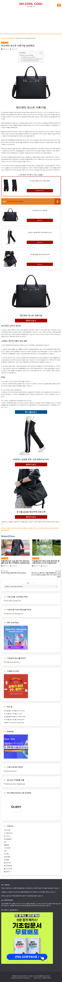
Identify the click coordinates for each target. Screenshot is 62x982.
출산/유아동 (7, 862)
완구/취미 (6, 854)
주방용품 (6, 859)
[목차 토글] (40, 53)
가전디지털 (7, 830)
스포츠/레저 (7, 848)
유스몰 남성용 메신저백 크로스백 (30, 60)
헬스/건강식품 (8, 868)
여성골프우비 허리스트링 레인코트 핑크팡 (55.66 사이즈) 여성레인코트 (45, 562)
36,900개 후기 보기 (40, 190)
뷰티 (5, 842)
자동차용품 (7, 857)
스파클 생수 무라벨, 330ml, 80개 (14, 719)
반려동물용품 (8, 839)
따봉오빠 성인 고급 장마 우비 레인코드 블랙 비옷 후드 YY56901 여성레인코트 (15, 562)
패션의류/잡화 (10, 38)
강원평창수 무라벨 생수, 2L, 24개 (15, 711)
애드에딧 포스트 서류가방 (26, 55)
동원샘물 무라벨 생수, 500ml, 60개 (15, 716)
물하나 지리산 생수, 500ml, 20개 (14, 722)
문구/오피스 (7, 836)
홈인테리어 (7, 871)
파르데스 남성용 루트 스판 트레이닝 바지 (32, 59)
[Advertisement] (31, 21)
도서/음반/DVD (8, 833)
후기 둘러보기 (31, 412)
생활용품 (6, 845)
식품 (5, 851)
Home (3, 38)
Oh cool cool (31, 3)
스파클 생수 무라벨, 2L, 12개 (13, 713)
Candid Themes (46, 978)
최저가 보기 (39, 220)
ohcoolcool (14, 49)
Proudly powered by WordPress (20, 978)
